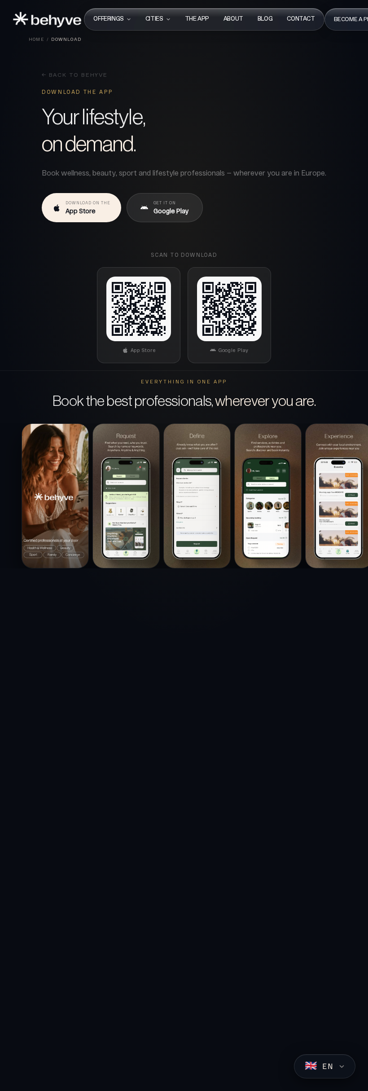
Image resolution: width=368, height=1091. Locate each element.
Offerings (108, 19)
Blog (265, 19)
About (233, 19)
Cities (154, 19)
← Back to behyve (75, 75)
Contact (301, 19)
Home (36, 39)
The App (197, 19)
